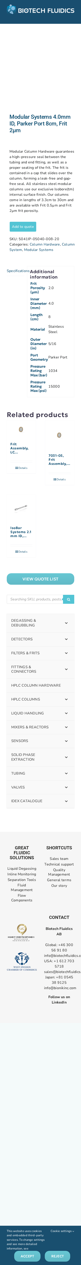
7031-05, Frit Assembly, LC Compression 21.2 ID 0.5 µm (60, 460)
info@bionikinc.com (60, 988)
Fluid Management (22, 887)
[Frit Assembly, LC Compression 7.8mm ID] (21, 429)
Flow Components (21, 898)
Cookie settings (61, 1231)
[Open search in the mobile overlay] (40, 599)
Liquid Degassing (21, 868)
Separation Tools (22, 880)
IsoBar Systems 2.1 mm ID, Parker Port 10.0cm (21, 532)
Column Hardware (45, 244)
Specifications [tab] (15, 270)
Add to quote (23, 226)
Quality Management (59, 872)
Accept (27, 1256)
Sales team (59, 859)
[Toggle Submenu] (66, 623)
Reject (57, 1256)
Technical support (59, 864)
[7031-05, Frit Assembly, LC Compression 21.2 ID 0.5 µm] (59, 434)
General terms (59, 880)
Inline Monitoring (21, 874)
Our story (59, 885)
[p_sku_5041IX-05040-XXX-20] (40, 68)
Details (22, 468)
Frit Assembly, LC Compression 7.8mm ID (21, 448)
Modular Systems (39, 249)
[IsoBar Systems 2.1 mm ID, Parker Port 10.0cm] (21, 507)
